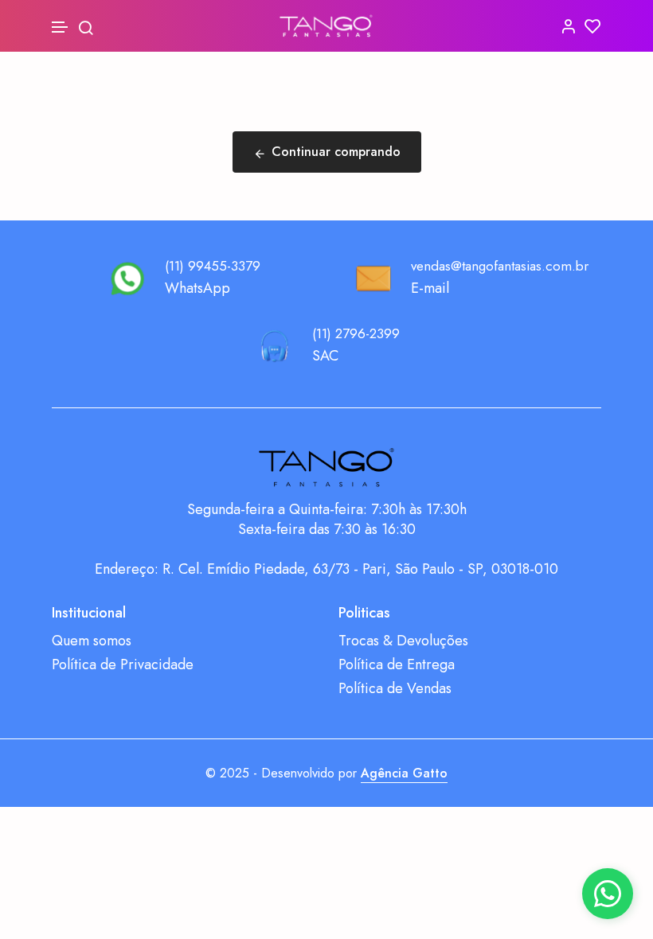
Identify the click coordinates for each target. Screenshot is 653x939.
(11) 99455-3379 (212, 265)
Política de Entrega (396, 665)
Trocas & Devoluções (403, 641)
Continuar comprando (336, 151)
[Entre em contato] (607, 893)
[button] (60, 27)
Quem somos (91, 641)
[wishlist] (593, 26)
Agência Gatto (404, 773)
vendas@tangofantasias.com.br (499, 265)
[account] (568, 26)
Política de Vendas (395, 689)
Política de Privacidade (123, 665)
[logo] (326, 26)
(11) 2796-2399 (356, 333)
